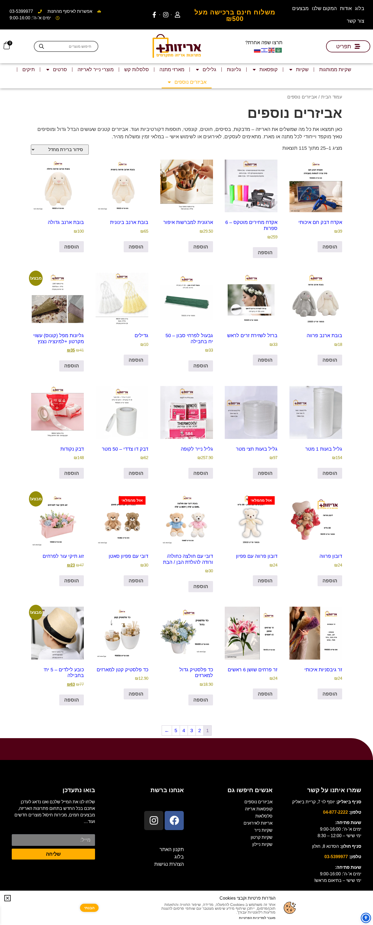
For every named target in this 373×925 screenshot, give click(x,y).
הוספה (200, 247)
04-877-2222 (335, 812)
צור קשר (355, 21)
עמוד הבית (331, 97)
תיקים (28, 69)
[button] (7, 898)
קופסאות (268, 69)
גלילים (209, 69)
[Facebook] (174, 820)
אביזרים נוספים (190, 82)
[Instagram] (153, 820)
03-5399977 (336, 856)
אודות (346, 8)
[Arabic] (278, 50)
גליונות (234, 69)
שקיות (302, 69)
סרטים (60, 69)
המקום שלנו (324, 8)
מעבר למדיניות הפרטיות (257, 918)
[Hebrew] (264, 50)
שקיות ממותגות (335, 69)
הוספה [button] (329, 247)
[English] (271, 50)
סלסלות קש (136, 69)
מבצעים (300, 8)
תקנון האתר (171, 849)
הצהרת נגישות (169, 864)
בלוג (359, 8)
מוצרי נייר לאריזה (96, 69)
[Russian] (257, 50)
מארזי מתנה (171, 69)
